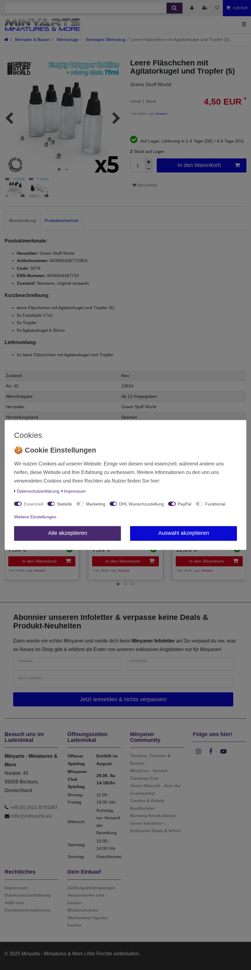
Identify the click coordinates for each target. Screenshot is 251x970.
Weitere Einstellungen (35, 517)
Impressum (75, 491)
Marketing (95, 504)
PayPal (184, 504)
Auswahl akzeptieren (183, 533)
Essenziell (33, 504)
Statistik (64, 504)
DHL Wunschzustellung (141, 504)
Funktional (215, 504)
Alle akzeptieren (67, 533)
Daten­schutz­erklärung (38, 491)
